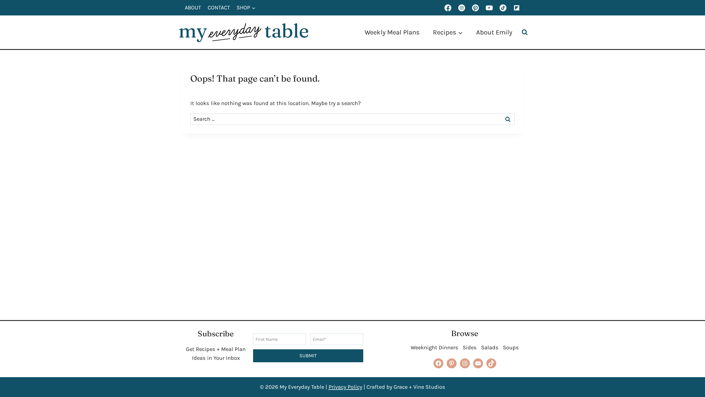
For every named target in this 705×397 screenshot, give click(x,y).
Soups (511, 347)
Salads (489, 347)
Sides (470, 347)
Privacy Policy (345, 387)
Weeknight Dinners (434, 347)
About (193, 7)
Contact (219, 7)
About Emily (494, 32)
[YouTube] (489, 8)
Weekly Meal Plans (392, 32)
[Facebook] (448, 8)
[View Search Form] (526, 32)
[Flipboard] (517, 8)
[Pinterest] (475, 8)
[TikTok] (503, 8)
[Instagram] (461, 8)
